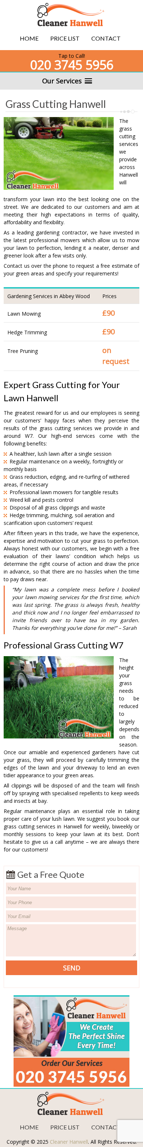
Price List (65, 38)
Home (29, 38)
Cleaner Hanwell (69, 1141)
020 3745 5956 (71, 65)
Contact (106, 38)
